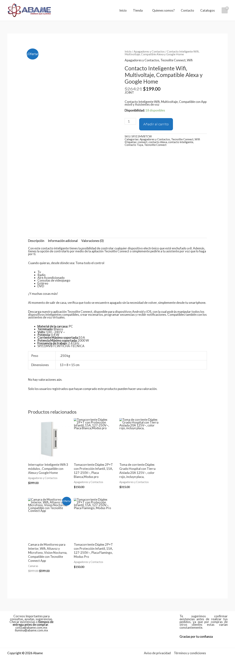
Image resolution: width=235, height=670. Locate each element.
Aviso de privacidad (157, 653)
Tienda (138, 10)
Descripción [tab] (36, 241)
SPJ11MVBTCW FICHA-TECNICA (60, 346)
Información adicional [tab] (63, 241)
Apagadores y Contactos (149, 51)
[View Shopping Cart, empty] (225, 10)
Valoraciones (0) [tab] (92, 241)
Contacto (187, 10)
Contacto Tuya (134, 144)
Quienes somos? (163, 10)
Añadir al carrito (156, 124)
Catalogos (207, 10)
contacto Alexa (158, 142)
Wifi (190, 60)
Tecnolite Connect (173, 60)
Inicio (123, 10)
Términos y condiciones (190, 653)
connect (142, 142)
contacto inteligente (180, 142)
